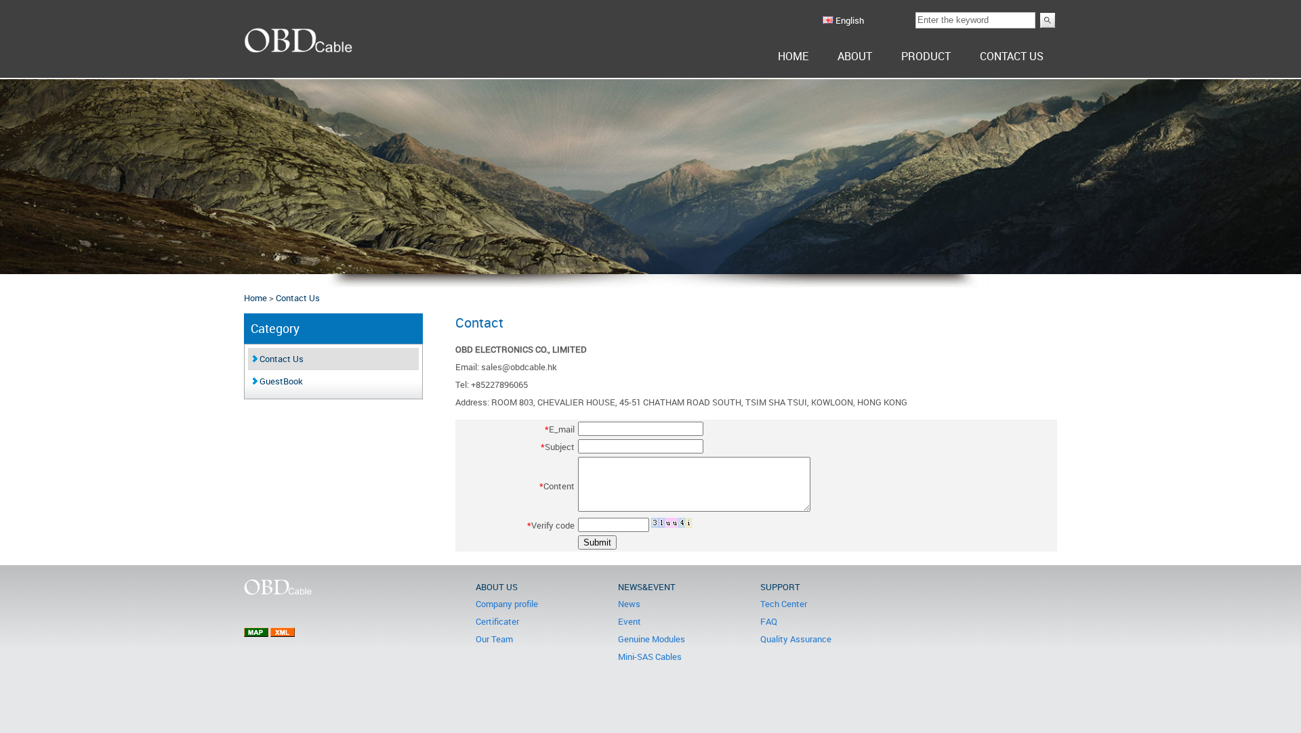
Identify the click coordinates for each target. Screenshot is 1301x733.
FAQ (768, 621)
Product (926, 56)
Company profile (507, 604)
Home (793, 56)
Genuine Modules (651, 639)
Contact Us (1012, 56)
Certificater (497, 621)
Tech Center (783, 604)
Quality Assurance (795, 639)
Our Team (494, 639)
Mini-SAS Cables (650, 656)
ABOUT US (497, 587)
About (855, 56)
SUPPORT (780, 587)
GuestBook (280, 381)
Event (629, 621)
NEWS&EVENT (647, 587)
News (629, 604)
